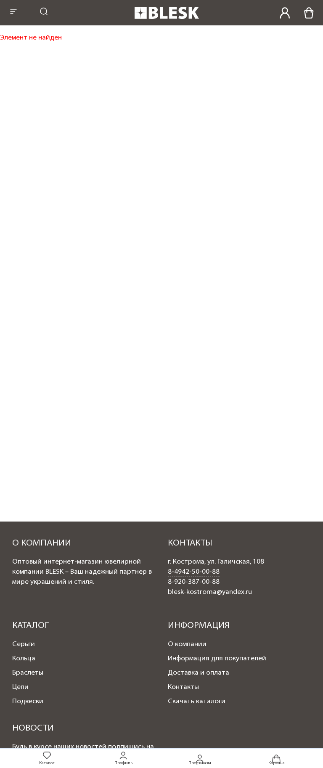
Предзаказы (199, 763)
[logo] (167, 19)
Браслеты (27, 673)
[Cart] (309, 13)
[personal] (285, 13)
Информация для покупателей (217, 658)
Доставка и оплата (198, 673)
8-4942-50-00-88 (194, 572)
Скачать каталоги (196, 701)
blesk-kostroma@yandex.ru (210, 592)
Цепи (20, 687)
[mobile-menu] (13, 12)
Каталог (46, 763)
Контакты (183, 687)
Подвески (27, 701)
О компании (187, 644)
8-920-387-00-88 (194, 582)
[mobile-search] (44, 12)
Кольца (23, 658)
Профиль (123, 763)
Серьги (23, 644)
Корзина (276, 763)
